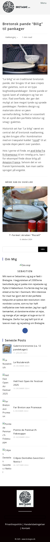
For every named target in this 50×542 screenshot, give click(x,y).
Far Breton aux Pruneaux (27, 407)
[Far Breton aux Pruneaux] (7, 409)
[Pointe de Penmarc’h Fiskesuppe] (7, 433)
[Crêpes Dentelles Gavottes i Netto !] (7, 461)
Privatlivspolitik (13, 524)
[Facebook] (25, 330)
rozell (36, 140)
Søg (43, 249)
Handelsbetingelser (34, 524)
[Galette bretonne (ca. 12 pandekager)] (7, 349)
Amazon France (11, 162)
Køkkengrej (10, 37)
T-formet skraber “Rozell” (25, 235)
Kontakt (26, 528)
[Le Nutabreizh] (7, 363)
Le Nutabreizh (21, 362)
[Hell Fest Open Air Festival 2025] (7, 384)
